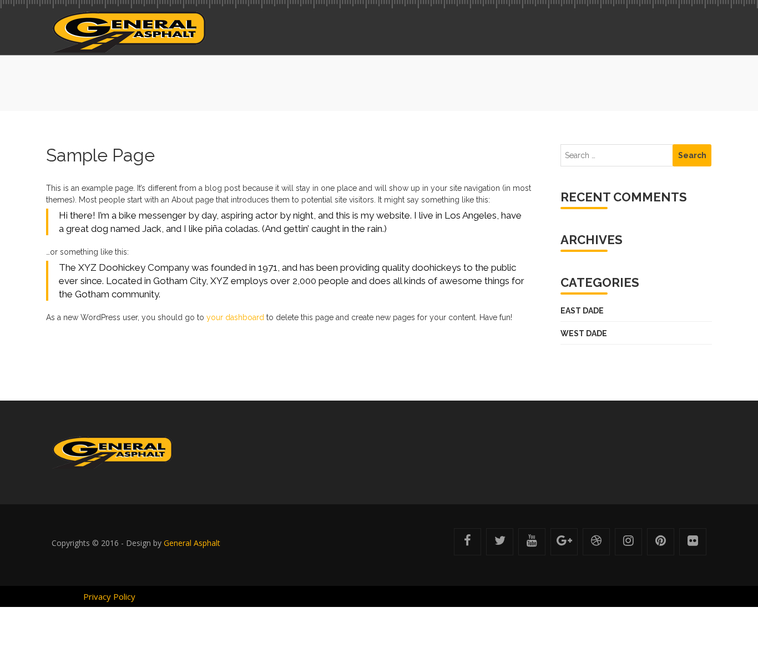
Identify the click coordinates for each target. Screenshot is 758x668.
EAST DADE (578, 310)
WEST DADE (580, 333)
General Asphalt (192, 543)
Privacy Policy (109, 596)
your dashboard (235, 317)
